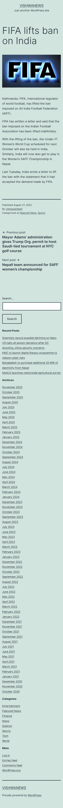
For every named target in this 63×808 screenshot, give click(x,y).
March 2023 (9, 546)
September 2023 (12, 516)
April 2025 (8, 422)
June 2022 (8, 591)
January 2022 (10, 616)
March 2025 (9, 427)
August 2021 (10, 641)
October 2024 (11, 452)
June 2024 (9, 472)
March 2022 (9, 606)
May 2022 (8, 596)
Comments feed (12, 765)
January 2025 (10, 437)
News (5, 721)
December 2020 (12, 681)
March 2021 (9, 666)
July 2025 (8, 407)
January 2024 (10, 496)
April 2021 (8, 661)
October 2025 (11, 392)
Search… (7, 298)
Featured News (28, 212)
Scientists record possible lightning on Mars (29, 337)
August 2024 (10, 462)
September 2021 (12, 636)
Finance (7, 715)
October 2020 (11, 691)
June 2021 (8, 651)
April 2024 (8, 482)
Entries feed (9, 760)
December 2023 (12, 502)
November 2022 (12, 566)
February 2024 (11, 491)
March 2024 (9, 487)
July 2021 (8, 646)
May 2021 (8, 656)
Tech (5, 735)
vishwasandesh (14, 208)
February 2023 (11, 551)
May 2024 (8, 477)
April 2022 (8, 601)
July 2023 (8, 526)
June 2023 (8, 531)
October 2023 (11, 511)
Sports (41, 212)
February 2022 (11, 611)
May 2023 (8, 536)
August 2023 (10, 521)
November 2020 (12, 686)
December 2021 (12, 621)
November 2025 (12, 387)
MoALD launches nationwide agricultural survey (31, 372)
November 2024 (12, 447)
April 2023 (8, 541)
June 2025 (8, 412)
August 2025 (10, 402)
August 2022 (10, 581)
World (5, 740)
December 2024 (12, 442)
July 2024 (8, 467)
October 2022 (11, 571)
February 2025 (11, 432)
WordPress (34, 795)
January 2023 (10, 556)
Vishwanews (32, 6)
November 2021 (12, 626)
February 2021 (11, 671)
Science (7, 725)
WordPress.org (11, 770)
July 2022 (8, 586)
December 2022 (12, 561)
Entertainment (11, 705)
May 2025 (8, 417)
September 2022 (12, 576)
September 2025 (12, 397)
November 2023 (12, 507)
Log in (6, 755)
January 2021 (10, 676)
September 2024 (12, 457)
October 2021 (10, 631)
